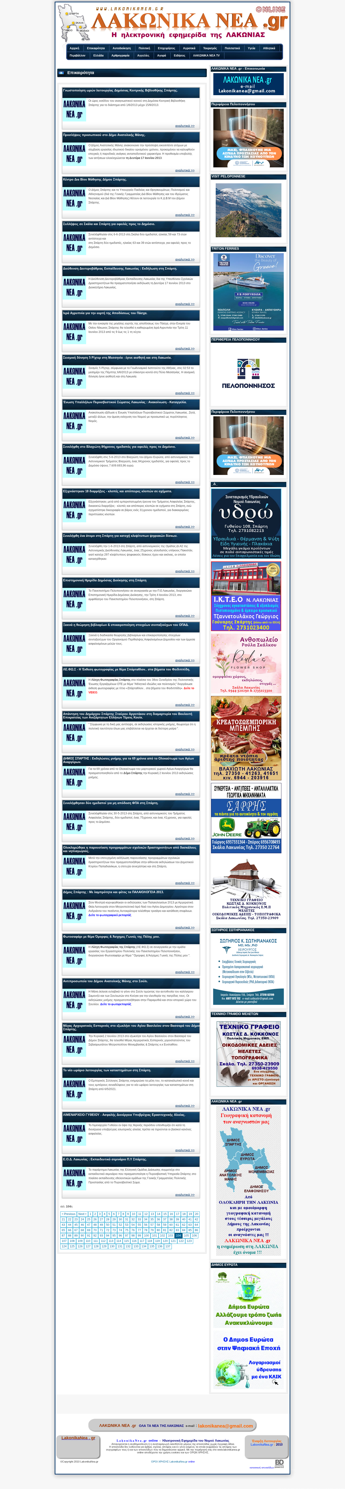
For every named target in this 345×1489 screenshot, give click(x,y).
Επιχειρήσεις (166, 48)
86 (196, 1230)
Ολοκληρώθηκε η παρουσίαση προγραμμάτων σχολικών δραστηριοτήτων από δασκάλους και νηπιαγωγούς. (129, 849)
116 (134, 1241)
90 (82, 1235)
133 (136, 1246)
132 (128, 1246)
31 (126, 1219)
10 (133, 1214)
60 (171, 1224)
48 (95, 1224)
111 (95, 1241)
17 (177, 1214)
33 (139, 1219)
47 (88, 1224)
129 (104, 1246)
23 (76, 1219)
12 (146, 1214)
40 (183, 1219)
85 (190, 1230)
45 (76, 1224)
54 (133, 1224)
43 (63, 1224)
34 (145, 1219)
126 (80, 1246)
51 (114, 1224)
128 (96, 1246)
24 (82, 1219)
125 (72, 1246)
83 (177, 1230)
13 (152, 1214)
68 (82, 1230)
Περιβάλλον (77, 55)
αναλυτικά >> (185, 126)
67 (76, 1230)
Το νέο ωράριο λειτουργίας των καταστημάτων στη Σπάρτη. (107, 1070)
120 (165, 1241)
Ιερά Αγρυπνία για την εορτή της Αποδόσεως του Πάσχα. (105, 313)
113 (111, 1241)
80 (158, 1230)
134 (144, 1246)
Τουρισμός (210, 48)
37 (164, 1219)
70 (95, 1230)
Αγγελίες (143, 55)
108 (72, 1241)
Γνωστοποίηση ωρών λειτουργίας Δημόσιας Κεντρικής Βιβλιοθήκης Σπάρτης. (120, 90)
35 (152, 1219)
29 (114, 1219)
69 (88, 1230)
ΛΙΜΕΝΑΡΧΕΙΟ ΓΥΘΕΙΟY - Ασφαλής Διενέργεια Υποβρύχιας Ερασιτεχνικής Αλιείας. (124, 1115)
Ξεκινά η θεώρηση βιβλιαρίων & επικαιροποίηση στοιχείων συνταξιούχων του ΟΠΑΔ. (126, 625)
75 (126, 1230)
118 (149, 1241)
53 (126, 1224)
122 (181, 1241)
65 (63, 1230)
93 (101, 1235)
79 (152, 1230)
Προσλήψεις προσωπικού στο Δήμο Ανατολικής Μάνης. (104, 135)
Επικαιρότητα (96, 48)
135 (152, 1246)
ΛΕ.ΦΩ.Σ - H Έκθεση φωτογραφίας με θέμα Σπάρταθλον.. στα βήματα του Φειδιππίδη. (126, 669)
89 (76, 1235)
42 (196, 1219)
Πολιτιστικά (232, 48)
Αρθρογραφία (120, 55)
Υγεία (251, 48)
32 (133, 1219)
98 (133, 1235)
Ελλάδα (98, 55)
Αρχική (74, 48)
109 (80, 1241)
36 (158, 1219)
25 (88, 1219)
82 (171, 1230)
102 (162, 1235)
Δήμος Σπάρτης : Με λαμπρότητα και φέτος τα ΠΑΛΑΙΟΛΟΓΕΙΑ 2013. (113, 892)
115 (126, 1241)
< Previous (68, 1214)
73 (114, 1230)
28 (107, 1219)
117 (142, 1241)
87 (63, 1235)
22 (69, 1219)
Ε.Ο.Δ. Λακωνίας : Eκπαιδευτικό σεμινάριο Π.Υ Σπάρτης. (105, 1159)
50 (107, 1224)
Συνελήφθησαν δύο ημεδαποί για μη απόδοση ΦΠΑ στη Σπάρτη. (110, 803)
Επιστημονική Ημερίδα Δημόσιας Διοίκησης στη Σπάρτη (104, 580)
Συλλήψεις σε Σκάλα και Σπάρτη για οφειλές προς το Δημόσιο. (109, 224)
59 (164, 1224)
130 (112, 1246)
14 (158, 1214)
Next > (82, 1214)
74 (120, 1230)
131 (120, 1246)
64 (196, 1224)
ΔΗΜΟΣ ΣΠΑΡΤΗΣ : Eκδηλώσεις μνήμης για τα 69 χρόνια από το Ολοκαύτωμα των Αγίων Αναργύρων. (128, 760)
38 (171, 1219)
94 (107, 1235)
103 (170, 1235)
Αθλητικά (269, 48)
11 (139, 1214)
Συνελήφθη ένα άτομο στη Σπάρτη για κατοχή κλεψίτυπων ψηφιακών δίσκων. (120, 536)
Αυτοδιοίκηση (122, 48)
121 (173, 1241)
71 (101, 1230)
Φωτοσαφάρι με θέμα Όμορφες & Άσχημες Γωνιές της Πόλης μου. (111, 936)
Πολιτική (144, 48)
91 (88, 1235)
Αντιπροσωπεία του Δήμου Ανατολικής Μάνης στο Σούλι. (105, 981)
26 (95, 1219)
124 (64, 1246)
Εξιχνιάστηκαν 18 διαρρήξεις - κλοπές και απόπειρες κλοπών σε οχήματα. (117, 491)
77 (139, 1230)
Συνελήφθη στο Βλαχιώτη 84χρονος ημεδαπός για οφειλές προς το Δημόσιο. (119, 446)
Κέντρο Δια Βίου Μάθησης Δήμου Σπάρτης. (95, 179)
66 (69, 1230)
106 (194, 1235)
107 (64, 1241)
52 (120, 1224)
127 (88, 1246)
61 (177, 1224)
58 (158, 1224)
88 (69, 1235)
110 (88, 1241)
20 (196, 1214)
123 (189, 1241)
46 (82, 1224)
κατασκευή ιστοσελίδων (262, 1467)
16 (171, 1214)
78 (145, 1230)
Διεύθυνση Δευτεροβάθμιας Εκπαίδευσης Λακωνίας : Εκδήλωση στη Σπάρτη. (120, 268)
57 (152, 1224)
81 (164, 1230)
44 (69, 1224)
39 (177, 1219)
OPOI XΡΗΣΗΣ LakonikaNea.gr (169, 1461)
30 (120, 1219)
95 (114, 1235)
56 (145, 1224)
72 (107, 1230)
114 (118, 1241)
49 (101, 1224)
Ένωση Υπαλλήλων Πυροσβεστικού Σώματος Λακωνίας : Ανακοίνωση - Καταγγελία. (125, 402)
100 (146, 1235)
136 (159, 1246)
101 (154, 1235)
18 (184, 1214)
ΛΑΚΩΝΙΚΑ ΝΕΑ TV (206, 55)
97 (126, 1235)
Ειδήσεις (179, 55)
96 (120, 1235)
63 (190, 1224)
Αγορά (161, 55)
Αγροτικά (189, 48)
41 (190, 1219)
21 (63, 1219)
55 (139, 1224)
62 (183, 1224)
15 (165, 1214)
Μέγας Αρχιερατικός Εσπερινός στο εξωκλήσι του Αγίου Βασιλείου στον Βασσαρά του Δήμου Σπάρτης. (132, 1027)
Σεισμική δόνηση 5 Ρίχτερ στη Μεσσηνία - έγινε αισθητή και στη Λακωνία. (117, 357)
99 (139, 1235)
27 (101, 1219)
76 (133, 1230)
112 (103, 1241)
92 (95, 1235)
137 (167, 1246)
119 (157, 1241)
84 (183, 1230)
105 (186, 1235)
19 (190, 1214)
